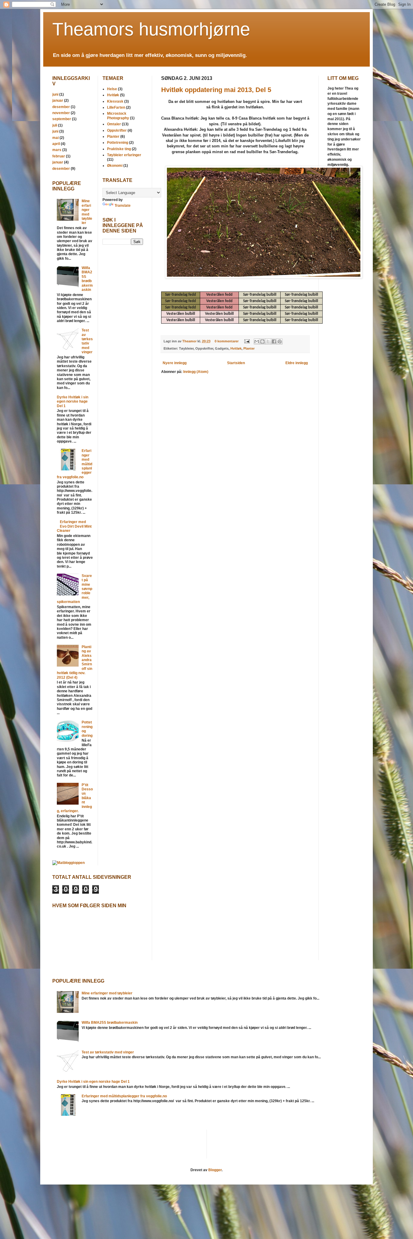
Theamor (189, 341)
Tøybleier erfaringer (124, 155)
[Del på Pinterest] (280, 341)
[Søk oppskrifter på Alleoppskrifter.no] (68, 863)
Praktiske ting (119, 149)
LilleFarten (116, 107)
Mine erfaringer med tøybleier (87, 212)
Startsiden (236, 363)
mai (55, 138)
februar (58, 156)
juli (54, 125)
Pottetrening (117, 142)
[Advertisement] (120, 345)
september (61, 119)
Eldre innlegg (296, 363)
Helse (112, 89)
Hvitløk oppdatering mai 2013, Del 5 (216, 90)
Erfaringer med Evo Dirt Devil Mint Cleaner (74, 526)
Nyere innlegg (175, 363)
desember (61, 107)
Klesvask (115, 101)
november (61, 113)
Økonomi (114, 165)
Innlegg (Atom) (195, 372)
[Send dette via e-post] (257, 341)
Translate (123, 205)
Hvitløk (236, 348)
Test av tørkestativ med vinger (87, 341)
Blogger (215, 1170)
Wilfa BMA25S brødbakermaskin (87, 279)
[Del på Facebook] (274, 341)
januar (57, 100)
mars (56, 150)
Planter (249, 348)
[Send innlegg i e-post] (247, 341)
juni (55, 94)
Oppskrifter (117, 130)
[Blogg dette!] (262, 341)
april (56, 144)
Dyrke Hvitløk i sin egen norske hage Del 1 (72, 401)
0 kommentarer (227, 341)
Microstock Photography (118, 115)
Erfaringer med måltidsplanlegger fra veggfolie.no (124, 1096)
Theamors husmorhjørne (151, 29)
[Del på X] (268, 341)
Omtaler (114, 124)
